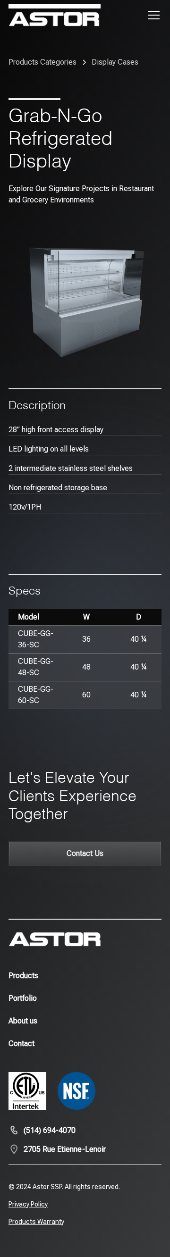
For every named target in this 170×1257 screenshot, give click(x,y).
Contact (21, 1043)
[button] (152, 15)
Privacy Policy (28, 1204)
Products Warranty (36, 1221)
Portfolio (22, 998)
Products (23, 975)
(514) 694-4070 (50, 1130)
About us (22, 1020)
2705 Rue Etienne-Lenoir (65, 1149)
